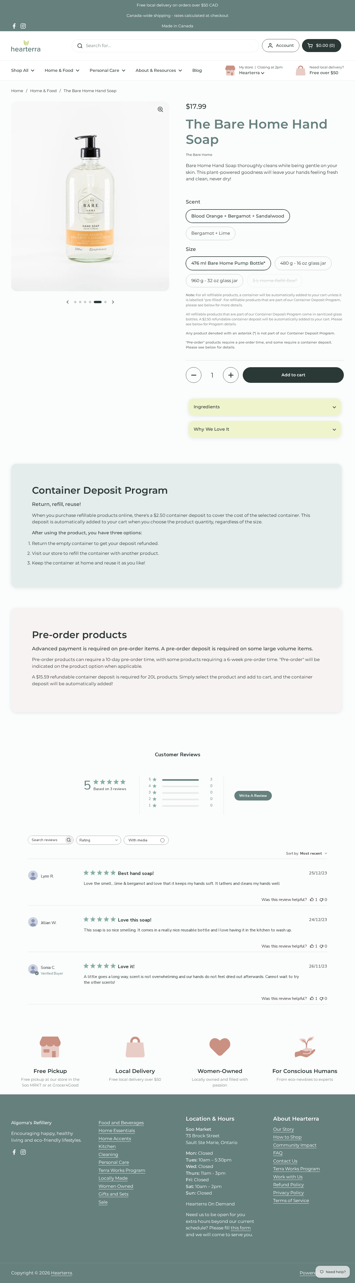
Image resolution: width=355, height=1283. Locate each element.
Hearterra (61, 1272)
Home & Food (43, 90)
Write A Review (253, 795)
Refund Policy (288, 1184)
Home (17, 90)
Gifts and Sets (113, 1194)
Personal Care (113, 1162)
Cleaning (108, 1154)
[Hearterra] (25, 46)
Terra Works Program (121, 1170)
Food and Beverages (121, 1122)
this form (241, 1227)
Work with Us (288, 1176)
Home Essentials (116, 1130)
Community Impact (295, 1145)
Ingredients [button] (207, 406)
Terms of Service (291, 1200)
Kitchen (107, 1146)
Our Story (283, 1129)
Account (285, 45)
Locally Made (113, 1178)
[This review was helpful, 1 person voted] (312, 900)
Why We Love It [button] (211, 429)
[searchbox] (46, 840)
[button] (321, 45)
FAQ (277, 1152)
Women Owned (115, 1186)
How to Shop (287, 1137)
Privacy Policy (288, 1192)
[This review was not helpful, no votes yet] (321, 900)
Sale (103, 1202)
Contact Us (285, 1161)
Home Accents (114, 1138)
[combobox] (98, 840)
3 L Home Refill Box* (275, 280)
